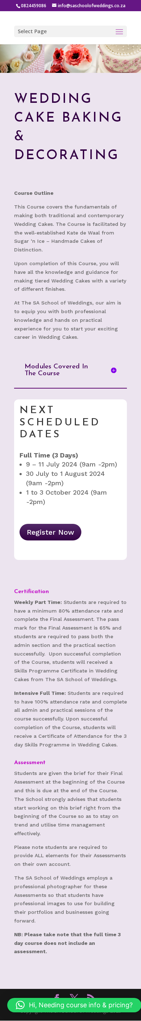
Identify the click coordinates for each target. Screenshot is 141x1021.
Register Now (50, 532)
